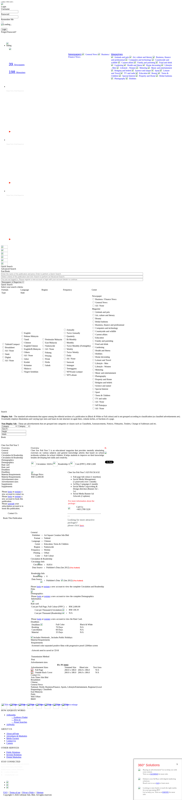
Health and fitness (135, 65)
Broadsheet (10, 347)
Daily (69, 355)
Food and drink (165, 62)
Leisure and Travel (103, 360)
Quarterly (71, 336)
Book (3, 437)
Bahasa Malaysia (31, 336)
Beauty (154, 73)
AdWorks (10, 724)
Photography (120, 78)
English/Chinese (31, 346)
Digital (8, 357)
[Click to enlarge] (4, 706)
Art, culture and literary (142, 57)
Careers (9, 743)
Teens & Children (102, 395)
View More (16, 131)
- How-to (16, 720)
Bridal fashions (165, 76)
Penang (48, 356)
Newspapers (17, 65)
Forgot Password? (8, 32)
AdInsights (11, 715)
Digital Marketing (13, 757)
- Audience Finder (20, 717)
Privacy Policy (28, 792)
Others (27, 352)
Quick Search (7, 284)
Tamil (26, 339)
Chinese (27, 343)
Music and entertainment (161, 68)
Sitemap (40, 792)
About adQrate (12, 733)
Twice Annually (73, 333)
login (10, 492)
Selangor (70, 365)
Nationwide (50, 346)
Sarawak (70, 362)
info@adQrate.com (19, 2)
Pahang (48, 352)
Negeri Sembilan (31, 372)
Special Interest (129, 76)
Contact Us (12, 513)
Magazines (17, 72)
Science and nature (143, 70)
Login (3, 6)
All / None (9, 351)
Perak (47, 359)
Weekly (70, 349)
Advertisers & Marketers (16, 736)
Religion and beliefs (123, 70)
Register (4, 34)
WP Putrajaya (101, 405)
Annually (70, 330)
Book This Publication (12, 518)
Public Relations (13, 752)
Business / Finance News (105, 299)
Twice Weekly (73, 352)
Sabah (47, 365)
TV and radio (129, 73)
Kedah (27, 362)
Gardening (119, 65)
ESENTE (165, 792)
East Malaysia (51, 343)
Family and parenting (146, 62)
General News (91, 54)
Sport (157, 70)
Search (4, 412)
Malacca (27, 368)
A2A (157, 783)
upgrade (11, 504)
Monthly (70, 343)
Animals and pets (121, 57)
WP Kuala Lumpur (75, 372)
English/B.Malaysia (32, 349)
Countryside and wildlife (105, 331)
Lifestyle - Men (101, 363)
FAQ (5, 792)
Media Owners (12, 738)
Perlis (47, 362)
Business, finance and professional (109, 325)
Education (143, 73)
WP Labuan (72, 375)
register (18, 492)
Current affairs (127, 62)
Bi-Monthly (71, 339)
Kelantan (28, 365)
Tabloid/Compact (12, 344)
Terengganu (72, 368)
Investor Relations (14, 755)
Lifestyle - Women (128, 68)
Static (7, 354)
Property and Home (147, 76)
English (27, 333)
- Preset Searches (19, 722)
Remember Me (7, 19)
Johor (26, 359)
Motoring (143, 68)
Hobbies (132, 78)
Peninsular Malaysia (53, 339)
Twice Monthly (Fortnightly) (79, 346)
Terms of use (15, 792)
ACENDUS (154, 774)
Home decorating (153, 65)
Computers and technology (140, 60)
